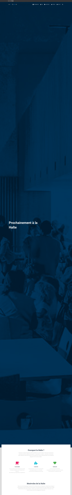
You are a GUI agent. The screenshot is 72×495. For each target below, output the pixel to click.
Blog (42, 4)
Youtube (12, 1)
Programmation (36, 4)
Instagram (8, 1)
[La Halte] (12, 4)
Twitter (11, 1)
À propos (53, 4)
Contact (59, 4)
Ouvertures (47, 4)
